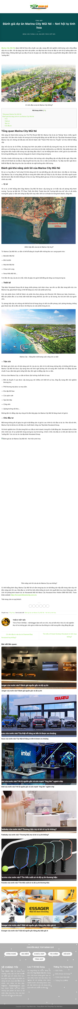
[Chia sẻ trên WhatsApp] (30, 606)
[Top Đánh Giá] (39, 6)
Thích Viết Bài (50, 34)
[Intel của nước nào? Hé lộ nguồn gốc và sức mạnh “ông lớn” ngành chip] (39, 764)
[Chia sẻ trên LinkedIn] (47, 606)
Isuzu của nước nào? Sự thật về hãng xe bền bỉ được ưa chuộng (24, 739)
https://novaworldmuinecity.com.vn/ (23, 595)
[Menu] (2, 6)
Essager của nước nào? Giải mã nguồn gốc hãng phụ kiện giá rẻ (24, 931)
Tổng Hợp (39, 20)
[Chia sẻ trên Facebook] (33, 606)
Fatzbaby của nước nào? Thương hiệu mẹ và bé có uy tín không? (25, 835)
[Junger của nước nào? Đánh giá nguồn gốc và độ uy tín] (39, 668)
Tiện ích (7, 123)
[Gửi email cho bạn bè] (40, 606)
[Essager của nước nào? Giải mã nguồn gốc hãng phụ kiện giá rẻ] (39, 908)
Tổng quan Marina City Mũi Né (11, 114)
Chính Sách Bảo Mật (62, 977)
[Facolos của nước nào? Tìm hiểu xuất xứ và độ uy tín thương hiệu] (39, 860)
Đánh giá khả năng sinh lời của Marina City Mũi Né (18, 116)
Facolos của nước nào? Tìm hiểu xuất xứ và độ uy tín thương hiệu (25, 883)
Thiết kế (7, 121)
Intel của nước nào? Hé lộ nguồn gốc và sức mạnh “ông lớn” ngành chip (27, 787)
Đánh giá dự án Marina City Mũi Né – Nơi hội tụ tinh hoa (40, 612)
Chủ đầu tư (8, 125)
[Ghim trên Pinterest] (44, 606)
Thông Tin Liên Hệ (61, 980)
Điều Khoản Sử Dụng (62, 974)
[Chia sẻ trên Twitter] (37, 606)
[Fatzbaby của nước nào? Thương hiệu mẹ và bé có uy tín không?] (39, 812)
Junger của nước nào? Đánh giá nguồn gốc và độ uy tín (21, 691)
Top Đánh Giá (7, 971)
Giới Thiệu (59, 970)
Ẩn (44, 110)
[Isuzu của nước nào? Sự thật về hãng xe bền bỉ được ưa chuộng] (39, 716)
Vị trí (6, 119)
